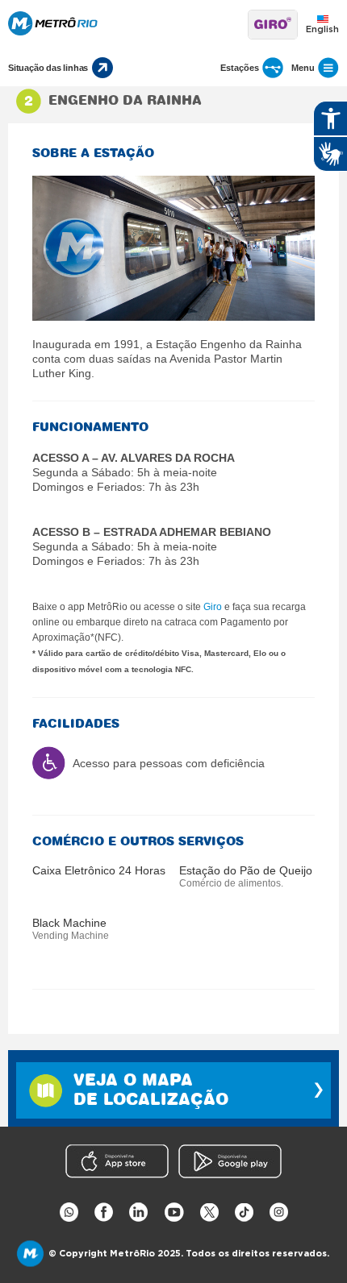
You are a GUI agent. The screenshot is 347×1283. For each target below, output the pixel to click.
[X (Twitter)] (209, 1212)
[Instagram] (279, 1212)
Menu (303, 68)
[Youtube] (174, 1212)
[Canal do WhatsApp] (69, 1212)
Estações (239, 68)
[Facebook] (103, 1212)
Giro (212, 606)
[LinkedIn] (138, 1212)
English (322, 29)
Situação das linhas (48, 68)
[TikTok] (244, 1212)
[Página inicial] (124, 24)
